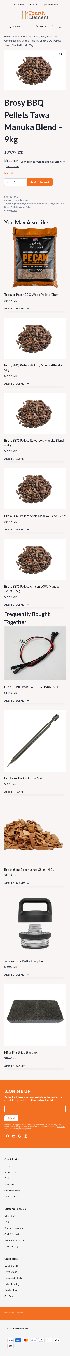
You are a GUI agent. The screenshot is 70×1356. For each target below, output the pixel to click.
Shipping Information (14, 1228)
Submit (11, 1118)
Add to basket (39, 182)
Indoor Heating (11, 1284)
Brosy (7, 207)
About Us (9, 1184)
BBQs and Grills (57, 203)
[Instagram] (26, 1136)
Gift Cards (9, 1296)
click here (61, 1126)
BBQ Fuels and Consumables (34, 203)
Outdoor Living (11, 1290)
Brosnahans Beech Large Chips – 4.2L (29, 869)
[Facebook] (7, 1136)
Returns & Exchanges (14, 1240)
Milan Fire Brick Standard (21, 1052)
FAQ (6, 1222)
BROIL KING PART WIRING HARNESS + (31, 687)
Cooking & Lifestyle (14, 1278)
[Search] (9, 26)
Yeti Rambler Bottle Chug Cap (24, 961)
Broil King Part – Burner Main (23, 778)
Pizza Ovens (10, 1271)
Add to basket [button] (15, 308)
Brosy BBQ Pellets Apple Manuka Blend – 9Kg (35, 516)
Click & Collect (11, 1234)
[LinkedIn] (14, 1136)
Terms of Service (12, 1196)
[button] (61, 54)
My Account (10, 1172)
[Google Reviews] (20, 1136)
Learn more (12, 166)
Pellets (14, 207)
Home (7, 1166)
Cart (6, 1178)
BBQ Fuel (14, 203)
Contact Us (10, 1215)
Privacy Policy (11, 1246)
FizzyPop (19, 1312)
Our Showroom (12, 1190)
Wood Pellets (21, 200)
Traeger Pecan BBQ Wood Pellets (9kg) (31, 295)
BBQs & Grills (11, 1265)
